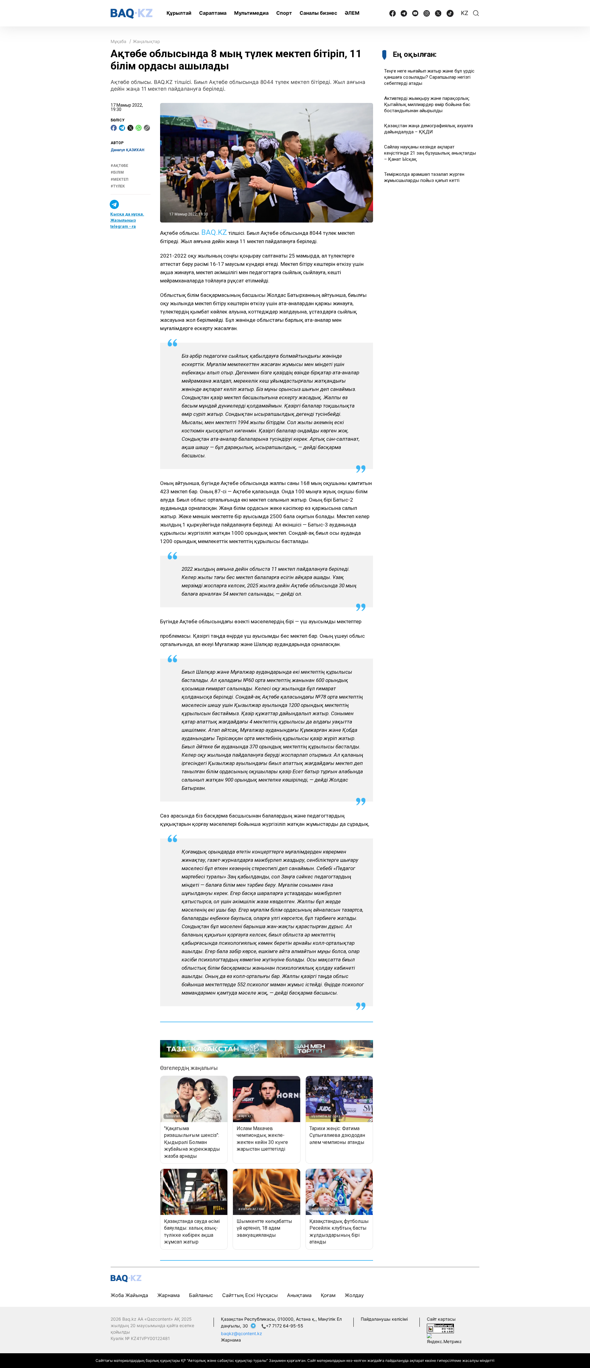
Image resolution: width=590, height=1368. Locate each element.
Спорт (284, 13)
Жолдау (354, 1295)
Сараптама (212, 13)
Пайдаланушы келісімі (384, 1319)
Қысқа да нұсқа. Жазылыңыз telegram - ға (127, 220)
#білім (117, 172)
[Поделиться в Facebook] (114, 128)
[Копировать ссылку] (147, 128)
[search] (476, 13)
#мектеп (119, 179)
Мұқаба (118, 41)
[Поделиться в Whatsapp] (139, 128)
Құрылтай (179, 13)
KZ (464, 13)
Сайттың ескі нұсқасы (250, 1295)
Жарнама (168, 1295)
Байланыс (201, 1295)
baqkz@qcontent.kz (241, 1333)
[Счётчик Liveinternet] (440, 1328)
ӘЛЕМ (352, 13)
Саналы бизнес (318, 13)
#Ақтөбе (119, 166)
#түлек (118, 186)
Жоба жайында (129, 1295)
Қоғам (328, 1295)
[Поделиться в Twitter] (130, 128)
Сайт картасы (441, 1319)
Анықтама (299, 1295)
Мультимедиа (251, 13)
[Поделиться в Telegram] (122, 128)
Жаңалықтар (146, 41)
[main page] (131, 14)
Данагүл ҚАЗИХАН (127, 150)
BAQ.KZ (214, 232)
